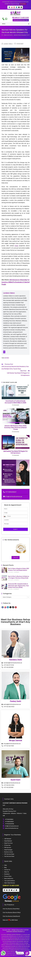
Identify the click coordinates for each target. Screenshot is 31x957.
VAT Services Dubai (9, 854)
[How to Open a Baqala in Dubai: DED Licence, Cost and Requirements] (4, 570)
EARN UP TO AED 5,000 (21, 17)
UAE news (6, 357)
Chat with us (20, 953)
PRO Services (7, 847)
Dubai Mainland (8, 841)
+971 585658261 (10, 492)
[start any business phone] (3, 19)
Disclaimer (7, 874)
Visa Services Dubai (9, 856)
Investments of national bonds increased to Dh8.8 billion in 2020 (15, 401)
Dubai (16, 245)
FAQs (5, 865)
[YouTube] (11, 890)
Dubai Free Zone (8, 843)
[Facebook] (4, 890)
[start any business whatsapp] (6, 19)
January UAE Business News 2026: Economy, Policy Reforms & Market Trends (15, 427)
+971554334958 (9, 823)
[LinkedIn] (9, 890)
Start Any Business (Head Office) (11, 908)
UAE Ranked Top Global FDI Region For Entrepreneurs (15, 452)
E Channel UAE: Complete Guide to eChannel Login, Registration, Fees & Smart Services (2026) (18, 585)
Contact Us (7, 869)
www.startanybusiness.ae (11, 828)
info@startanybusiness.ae (13, 496)
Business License (8, 852)
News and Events (8, 878)
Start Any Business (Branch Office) (11, 912)
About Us (6, 872)
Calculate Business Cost (20, 20)
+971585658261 (9, 821)
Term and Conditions (9, 880)
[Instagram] (7, 890)
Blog (5, 867)
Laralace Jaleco (8, 43)
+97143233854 (9, 819)
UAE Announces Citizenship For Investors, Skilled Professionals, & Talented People (15, 282)
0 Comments (16, 572)
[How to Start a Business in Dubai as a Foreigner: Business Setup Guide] (4, 578)
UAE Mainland (7, 838)
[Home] (2, 35)
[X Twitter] (16, 890)
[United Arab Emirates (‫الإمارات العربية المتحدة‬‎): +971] (5, 516)
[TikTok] (14, 890)
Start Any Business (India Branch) (11, 916)
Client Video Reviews (9, 883)
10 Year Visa (7, 845)
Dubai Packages (8, 849)
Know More (23, 3)
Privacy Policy (8, 876)
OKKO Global (15, 920)
